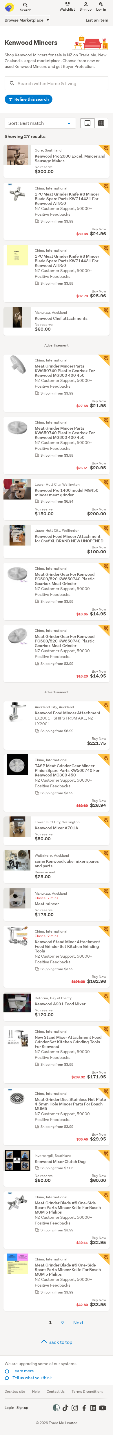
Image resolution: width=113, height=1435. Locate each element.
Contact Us (56, 1391)
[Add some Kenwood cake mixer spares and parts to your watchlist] (104, 855)
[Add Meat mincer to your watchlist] (104, 893)
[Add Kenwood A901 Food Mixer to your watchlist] (104, 998)
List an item (97, 20)
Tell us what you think (32, 1377)
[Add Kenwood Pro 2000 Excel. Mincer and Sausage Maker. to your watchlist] (104, 150)
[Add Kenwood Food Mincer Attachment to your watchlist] (104, 707)
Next (78, 1322)
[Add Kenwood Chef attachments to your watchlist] (104, 312)
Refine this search (31, 99)
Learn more (23, 1370)
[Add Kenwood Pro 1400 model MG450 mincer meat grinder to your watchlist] (104, 484)
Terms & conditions (87, 1391)
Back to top (60, 1342)
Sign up (86, 9)
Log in (101, 9)
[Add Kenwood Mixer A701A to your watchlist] (104, 822)
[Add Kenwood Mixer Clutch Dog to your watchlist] (104, 1156)
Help (36, 1391)
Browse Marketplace (24, 20)
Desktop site (15, 1391)
